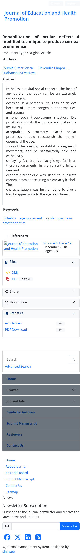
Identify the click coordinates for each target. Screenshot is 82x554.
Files (13, 261)
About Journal (16, 466)
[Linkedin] (28, 538)
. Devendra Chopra (51, 68)
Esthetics (9, 218)
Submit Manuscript (21, 423)
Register (71, 3)
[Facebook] (7, 538)
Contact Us (15, 445)
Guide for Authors (20, 412)
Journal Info (15, 401)
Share (14, 291)
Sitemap (12, 492)
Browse (12, 390)
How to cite (18, 302)
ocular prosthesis (59, 218)
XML (14, 272)
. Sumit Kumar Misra (17, 68)
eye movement (31, 218)
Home (11, 379)
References (19, 236)
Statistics (16, 313)
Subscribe (69, 526)
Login (56, 3)
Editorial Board (17, 473)
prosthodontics (14, 223)
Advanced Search (18, 366)
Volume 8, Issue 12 (57, 243)
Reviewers (14, 434)
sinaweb (8, 551)
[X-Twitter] (17, 538)
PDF (20, 279)
